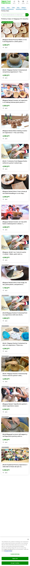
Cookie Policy (8, 551)
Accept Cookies (15, 563)
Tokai (13, 7)
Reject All (15, 558)
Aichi (18, 7)
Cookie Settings (15, 554)
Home (3, 7)
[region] (15, 551)
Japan (8, 7)
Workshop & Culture (21, 9)
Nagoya (24, 7)
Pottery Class (5, 11)
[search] (27, 14)
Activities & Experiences (7, 9)
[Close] (28, 539)
